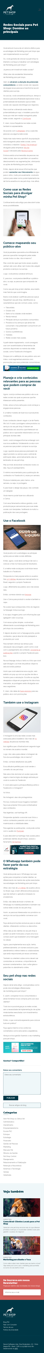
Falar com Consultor (10, 1325)
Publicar (11, 1098)
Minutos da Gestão (10, 1153)
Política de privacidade (10, 1330)
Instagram (5, 1340)
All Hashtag (16, 842)
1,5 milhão (22, 888)
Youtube (12, 1340)
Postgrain (20, 831)
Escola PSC (7, 1131)
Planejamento (8, 1159)
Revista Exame (27, 151)
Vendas (6, 1172)
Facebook (8, 1340)
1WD (16, 1348)
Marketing (7, 1147)
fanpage (28, 595)
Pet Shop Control (9, 1156)
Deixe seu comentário (12, 1070)
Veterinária (7, 1175)
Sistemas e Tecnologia (11, 1169)
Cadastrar (37, 1292)
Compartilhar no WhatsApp (39, 1061)
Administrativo (8, 1122)
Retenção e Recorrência (12, 1166)
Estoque (6, 1134)
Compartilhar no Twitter (36, 1061)
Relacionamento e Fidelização (14, 1162)
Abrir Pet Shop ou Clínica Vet (14, 1119)
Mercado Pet (8, 1150)
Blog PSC (6, 1322)
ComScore (26, 118)
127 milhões (11, 579)
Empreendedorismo (10, 1128)
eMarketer (21, 131)
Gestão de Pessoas (10, 1144)
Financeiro (7, 1141)
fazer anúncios (25, 691)
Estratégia (7, 1137)
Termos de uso (8, 1327)
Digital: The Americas (29, 145)
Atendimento (8, 1125)
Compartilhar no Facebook (32, 1061)
